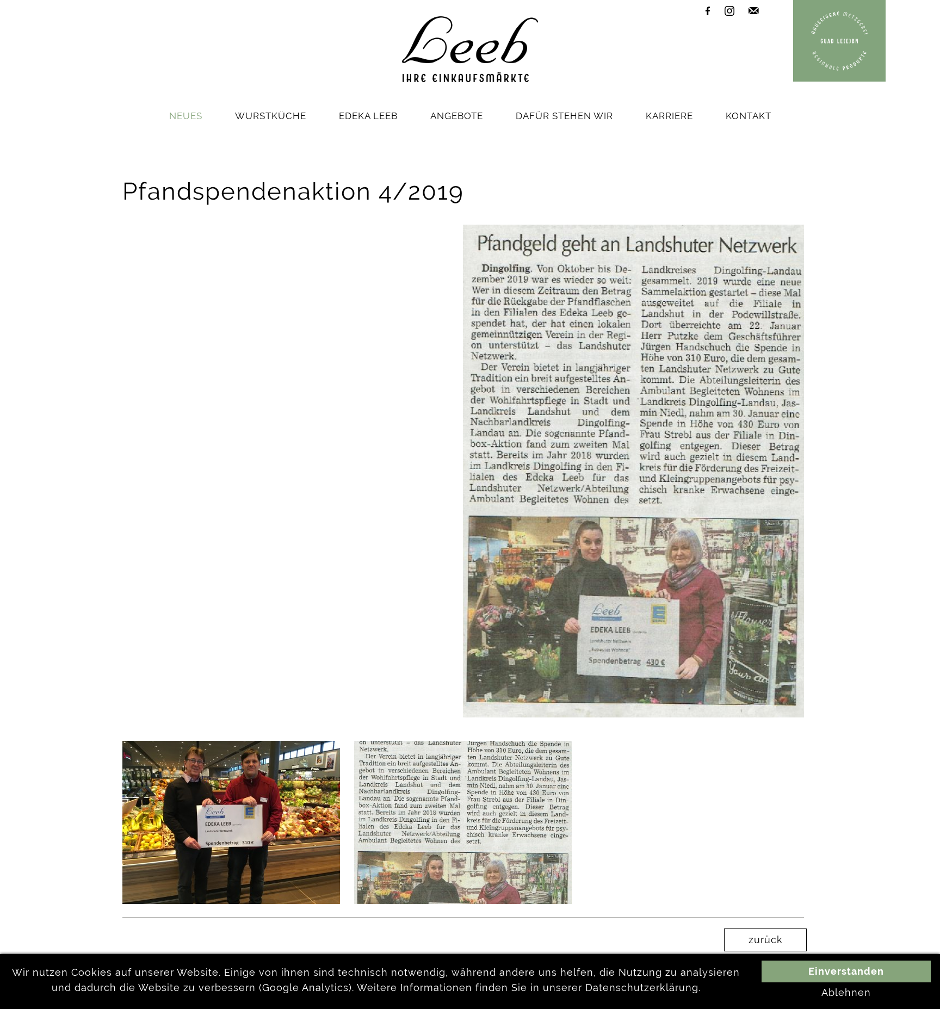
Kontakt (748, 115)
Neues (185, 115)
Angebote (456, 115)
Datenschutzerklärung (641, 987)
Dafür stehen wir (564, 115)
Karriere (669, 115)
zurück (766, 939)
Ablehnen (846, 992)
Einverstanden (846, 971)
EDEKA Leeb (368, 115)
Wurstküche (270, 115)
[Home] (470, 78)
